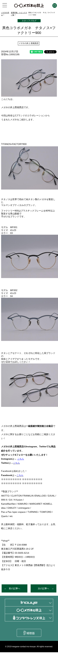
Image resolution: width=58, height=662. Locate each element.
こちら (20, 475)
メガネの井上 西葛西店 (29, 43)
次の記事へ (43, 588)
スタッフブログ (29, 20)
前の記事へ (14, 588)
